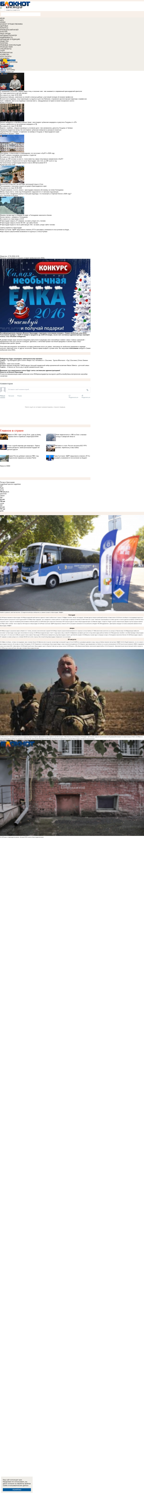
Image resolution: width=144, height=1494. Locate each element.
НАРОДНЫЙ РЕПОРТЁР (8, 35)
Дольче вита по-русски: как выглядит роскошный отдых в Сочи (56, 642)
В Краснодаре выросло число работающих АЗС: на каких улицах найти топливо (27, 225)
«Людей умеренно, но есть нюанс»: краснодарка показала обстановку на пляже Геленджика (31, 190)
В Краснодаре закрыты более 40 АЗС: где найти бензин (19, 223)
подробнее (17, 484)
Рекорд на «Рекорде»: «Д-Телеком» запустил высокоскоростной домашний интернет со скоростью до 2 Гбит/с (105, 736)
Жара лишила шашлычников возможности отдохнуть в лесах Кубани (73, 630)
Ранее (19, 396)
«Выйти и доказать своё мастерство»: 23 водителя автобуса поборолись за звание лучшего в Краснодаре (29, 612)
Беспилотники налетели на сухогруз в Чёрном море (109, 630)
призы (39, 374)
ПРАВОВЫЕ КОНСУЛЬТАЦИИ (10, 45)
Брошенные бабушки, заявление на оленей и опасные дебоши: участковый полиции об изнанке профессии (36, 97)
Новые (2, 396)
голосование (8, 374)
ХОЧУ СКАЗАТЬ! (6, 56)
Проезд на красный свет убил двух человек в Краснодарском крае (21, 648)
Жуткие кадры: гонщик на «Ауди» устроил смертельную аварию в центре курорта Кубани (118, 621)
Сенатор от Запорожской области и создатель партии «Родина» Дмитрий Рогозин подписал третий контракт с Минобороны (37, 736)
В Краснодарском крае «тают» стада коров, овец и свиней (53, 632)
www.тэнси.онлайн (13, 364)
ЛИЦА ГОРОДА (5, 33)
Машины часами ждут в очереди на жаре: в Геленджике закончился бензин (106, 634)
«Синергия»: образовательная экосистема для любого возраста (125, 646)
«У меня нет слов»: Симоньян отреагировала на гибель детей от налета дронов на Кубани (109, 619)
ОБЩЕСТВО (4, 41)
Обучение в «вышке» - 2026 (9, 134)
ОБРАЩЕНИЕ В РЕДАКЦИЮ (10, 39)
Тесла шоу (19, 367)
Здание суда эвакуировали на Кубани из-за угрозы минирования (98, 644)
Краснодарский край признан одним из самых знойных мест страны (42, 617)
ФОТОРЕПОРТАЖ (6, 53)
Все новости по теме (7, 95)
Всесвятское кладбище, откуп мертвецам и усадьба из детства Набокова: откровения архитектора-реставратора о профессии (43, 99)
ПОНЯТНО (17, 1490)
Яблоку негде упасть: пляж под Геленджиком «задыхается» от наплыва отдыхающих (29, 192)
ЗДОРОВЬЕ (4, 26)
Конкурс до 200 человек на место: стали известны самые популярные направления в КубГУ (31, 159)
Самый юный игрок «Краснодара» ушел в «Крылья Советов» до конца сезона (45, 646)
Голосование (4, 335)
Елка (2, 374)
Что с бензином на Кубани (9, 195)
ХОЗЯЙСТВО (4, 54)
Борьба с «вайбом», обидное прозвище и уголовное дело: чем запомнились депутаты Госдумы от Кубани (36, 128)
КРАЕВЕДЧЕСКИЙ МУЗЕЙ (9, 30)
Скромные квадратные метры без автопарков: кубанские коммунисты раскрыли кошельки (30, 130)
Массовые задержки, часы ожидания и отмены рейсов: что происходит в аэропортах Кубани (55, 619)
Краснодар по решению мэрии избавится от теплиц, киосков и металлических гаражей (27, 630)
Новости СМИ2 (5, 466)
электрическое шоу (76, 374)
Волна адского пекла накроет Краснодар (28, 634)
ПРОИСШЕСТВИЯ (6, 47)
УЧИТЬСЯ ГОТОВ (11, 62)
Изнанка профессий (7, 72)
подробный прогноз (6, 484)
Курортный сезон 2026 (7, 165)
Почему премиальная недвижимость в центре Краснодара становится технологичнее (71, 738)
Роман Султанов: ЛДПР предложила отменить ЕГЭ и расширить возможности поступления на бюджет (69, 623)
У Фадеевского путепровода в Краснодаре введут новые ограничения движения (56, 644)
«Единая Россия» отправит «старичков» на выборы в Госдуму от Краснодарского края (29, 132)
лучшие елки (53, 348)
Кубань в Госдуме (6, 103)
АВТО (2, 20)
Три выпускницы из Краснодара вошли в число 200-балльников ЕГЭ (23, 163)
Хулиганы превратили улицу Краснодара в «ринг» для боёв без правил (62, 634)
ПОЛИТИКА (4, 43)
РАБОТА (13, 60)
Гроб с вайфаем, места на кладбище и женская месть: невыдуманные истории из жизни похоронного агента (37, 101)
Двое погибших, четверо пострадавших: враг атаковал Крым (19, 642)
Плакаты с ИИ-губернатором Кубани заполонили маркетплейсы (87, 646)
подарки (43, 374)
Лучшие (11, 396)
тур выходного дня (52, 374)
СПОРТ (2, 51)
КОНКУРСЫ (4, 28)
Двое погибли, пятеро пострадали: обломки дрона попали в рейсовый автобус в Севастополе (90, 617)
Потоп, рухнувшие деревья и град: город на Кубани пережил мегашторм (96, 642)
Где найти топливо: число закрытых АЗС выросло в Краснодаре (20, 623)
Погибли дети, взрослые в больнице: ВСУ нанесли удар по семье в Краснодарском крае (66, 621)
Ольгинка (62, 374)
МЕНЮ (2, 18)
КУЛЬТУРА (3, 32)
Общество (3, 256)
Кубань (67, 374)
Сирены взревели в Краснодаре (12, 617)
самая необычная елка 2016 (27, 374)
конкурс (15, 374)
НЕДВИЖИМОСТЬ (6, 37)
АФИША (3, 22)
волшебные (22, 346)
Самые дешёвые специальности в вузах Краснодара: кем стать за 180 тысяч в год (28, 161)
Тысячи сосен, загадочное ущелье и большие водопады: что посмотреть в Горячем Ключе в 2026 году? (35, 194)
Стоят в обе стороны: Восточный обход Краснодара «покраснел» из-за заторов (48, 636)
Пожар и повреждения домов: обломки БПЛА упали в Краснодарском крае (23, 837)
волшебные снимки (58, 340)
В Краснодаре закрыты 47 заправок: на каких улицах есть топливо (23, 221)
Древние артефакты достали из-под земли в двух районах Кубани (90, 632)
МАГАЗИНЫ (11, 70)
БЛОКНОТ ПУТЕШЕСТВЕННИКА (11, 24)
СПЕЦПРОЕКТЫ (5, 49)
